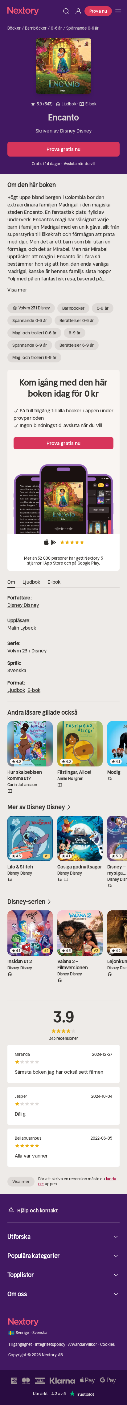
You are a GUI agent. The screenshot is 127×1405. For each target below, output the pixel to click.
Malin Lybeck (21, 628)
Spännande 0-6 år (82, 28)
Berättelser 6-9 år (76, 345)
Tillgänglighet (20, 1344)
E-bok (33, 690)
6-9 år (74, 333)
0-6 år (56, 28)
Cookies (107, 1344)
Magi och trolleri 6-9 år (34, 357)
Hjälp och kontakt (37, 1210)
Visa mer (17, 290)
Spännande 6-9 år (29, 345)
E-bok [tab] (53, 582)
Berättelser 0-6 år (76, 320)
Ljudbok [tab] (31, 582)
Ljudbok (16, 690)
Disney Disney (76, 131)
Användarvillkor (82, 1344)
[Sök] (66, 11)
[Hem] (33, 11)
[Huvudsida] (118, 11)
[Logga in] (78, 11)
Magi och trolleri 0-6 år (34, 333)
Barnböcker (36, 28)
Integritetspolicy (50, 1344)
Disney (39, 650)
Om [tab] (11, 582)
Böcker (14, 28)
